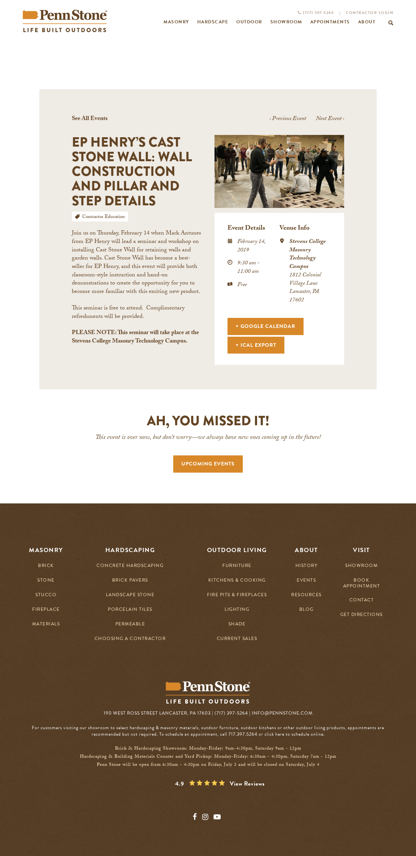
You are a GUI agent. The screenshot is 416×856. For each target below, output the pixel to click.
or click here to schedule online (291, 734)
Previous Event (287, 119)
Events (306, 580)
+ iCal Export (256, 345)
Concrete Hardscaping (130, 566)
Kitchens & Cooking (237, 580)
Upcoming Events (208, 464)
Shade (237, 624)
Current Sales (237, 639)
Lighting (237, 610)
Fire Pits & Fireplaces (237, 595)
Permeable (130, 624)
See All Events (90, 119)
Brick (46, 566)
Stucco (46, 595)
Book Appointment (361, 583)
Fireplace (46, 610)
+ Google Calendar (265, 326)
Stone (46, 580)
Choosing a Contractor (130, 639)
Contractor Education (103, 217)
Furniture (237, 566)
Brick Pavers (130, 580)
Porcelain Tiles (130, 610)
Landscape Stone (130, 595)
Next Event (330, 119)
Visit (361, 550)
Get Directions (361, 615)
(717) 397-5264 (318, 13)
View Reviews (247, 783)
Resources (306, 595)
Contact (361, 600)
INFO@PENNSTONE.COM (282, 713)
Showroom (361, 566)
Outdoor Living (237, 550)
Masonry (46, 550)
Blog (306, 610)
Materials (46, 624)
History (306, 566)
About (306, 550)
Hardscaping (130, 550)
